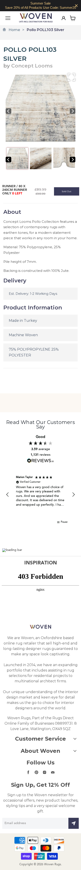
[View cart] (73, 18)
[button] (7, 494)
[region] (40, 5)
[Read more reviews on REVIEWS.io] (40, 460)
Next (72, 111)
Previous (8, 111)
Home (14, 30)
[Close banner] (76, 5)
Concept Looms (32, 66)
